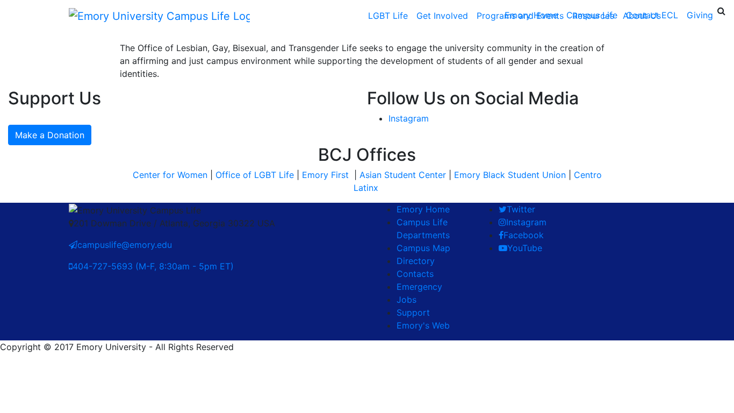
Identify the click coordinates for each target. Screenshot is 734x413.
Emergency (419, 286)
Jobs (406, 299)
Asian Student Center (402, 174)
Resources (593, 15)
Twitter (521, 209)
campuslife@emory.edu (124, 244)
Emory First (326, 174)
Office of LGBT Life (254, 174)
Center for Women (170, 174)
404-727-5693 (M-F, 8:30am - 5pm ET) (153, 266)
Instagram (408, 118)
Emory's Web (423, 325)
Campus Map (423, 248)
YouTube (524, 248)
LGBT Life (388, 15)
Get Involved (442, 15)
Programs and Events (520, 15)
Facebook (523, 235)
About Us (642, 15)
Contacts (415, 273)
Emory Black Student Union (510, 174)
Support (413, 312)
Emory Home (423, 209)
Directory (416, 260)
